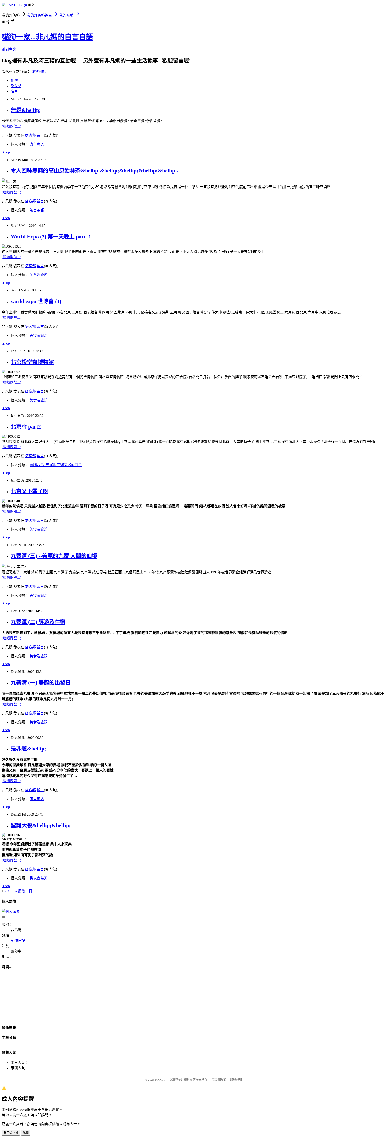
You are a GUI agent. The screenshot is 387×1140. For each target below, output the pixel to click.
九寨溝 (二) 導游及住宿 (38, 622)
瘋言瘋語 (37, 144)
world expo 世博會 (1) (36, 301)
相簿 (14, 80)
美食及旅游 (38, 275)
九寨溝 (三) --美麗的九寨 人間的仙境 (54, 556)
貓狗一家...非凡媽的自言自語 (47, 37)
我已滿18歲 (11, 1133)
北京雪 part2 (26, 427)
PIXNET (160, 1079)
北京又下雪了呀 (29, 491)
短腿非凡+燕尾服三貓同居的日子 (56, 465)
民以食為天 (38, 878)
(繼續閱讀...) (11, 126)
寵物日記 (38, 71)
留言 (40, 135)
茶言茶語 (37, 210)
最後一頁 (25, 891)
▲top (6, 152)
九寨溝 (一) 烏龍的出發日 (41, 683)
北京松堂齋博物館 (32, 362)
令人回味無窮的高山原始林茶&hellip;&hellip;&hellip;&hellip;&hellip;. (94, 171)
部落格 (16, 86)
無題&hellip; (26, 110)
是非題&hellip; (28, 749)
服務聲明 (236, 1079)
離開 (26, 1133)
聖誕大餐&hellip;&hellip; (41, 825)
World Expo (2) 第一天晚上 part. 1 (51, 237)
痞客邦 (30, 135)
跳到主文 (9, 49)
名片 (14, 91)
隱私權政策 (218, 1079)
